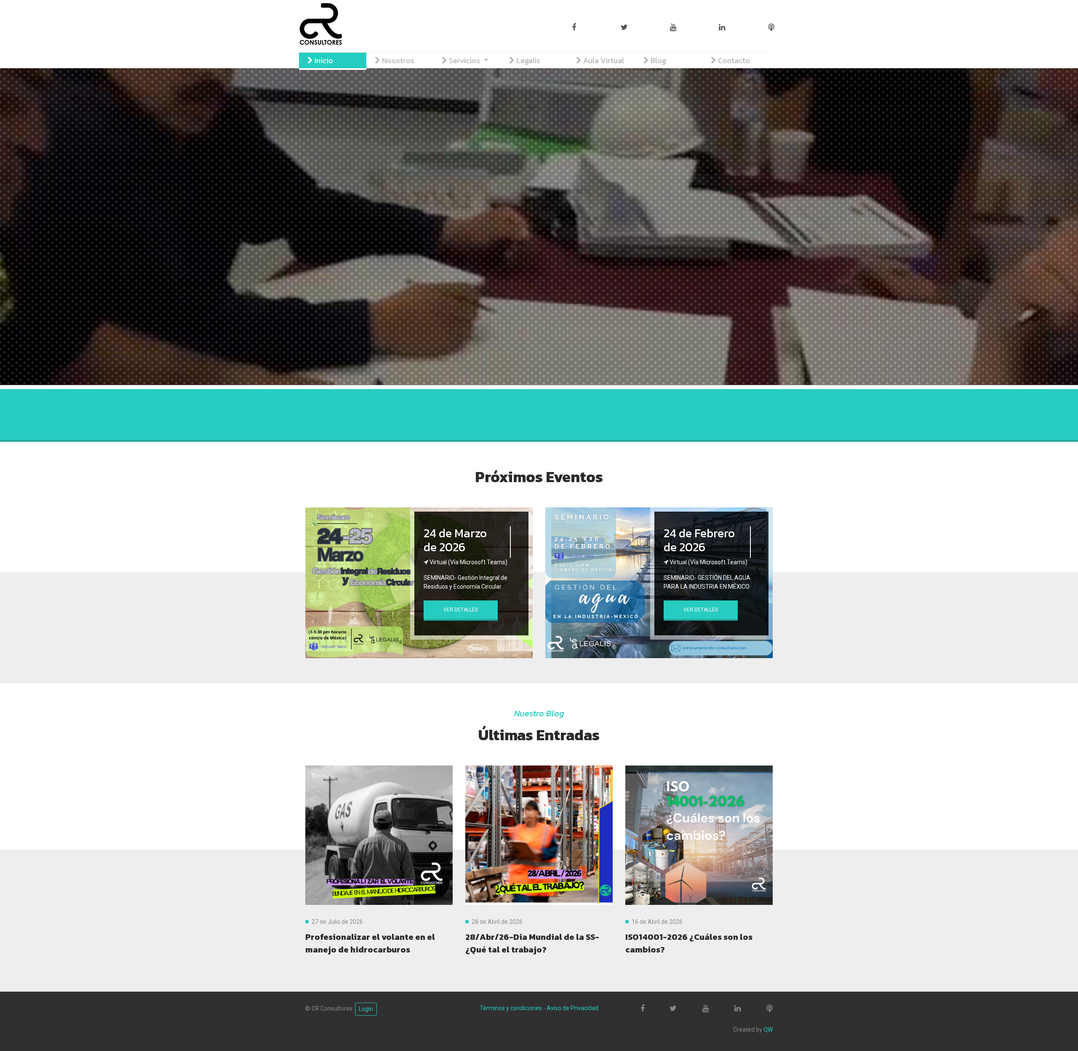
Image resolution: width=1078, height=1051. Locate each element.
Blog (657, 60)
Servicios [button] (464, 60)
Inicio (323, 60)
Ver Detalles (460, 610)
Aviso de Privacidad (572, 1008)
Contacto (733, 60)
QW (768, 1029)
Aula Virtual (603, 60)
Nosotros (397, 60)
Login (366, 1009)
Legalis (527, 60)
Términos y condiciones (511, 1008)
